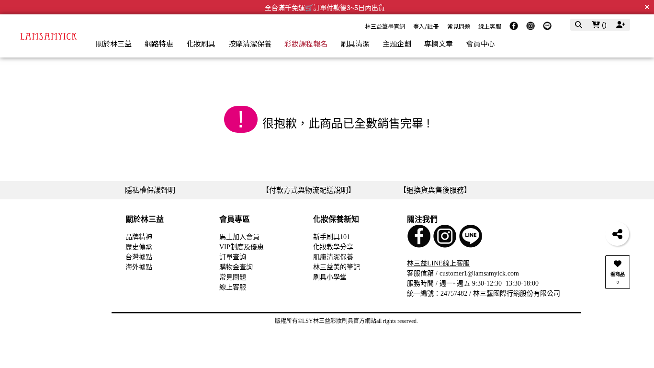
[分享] (617, 234)
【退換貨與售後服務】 (435, 190)
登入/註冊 (426, 26)
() (603, 24)
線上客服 (489, 26)
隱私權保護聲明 (150, 190)
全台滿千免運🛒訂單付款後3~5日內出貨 (325, 8)
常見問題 (458, 26)
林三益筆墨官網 (385, 26)
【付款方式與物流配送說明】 (308, 190)
